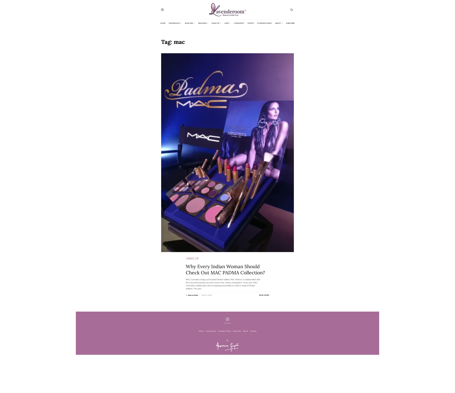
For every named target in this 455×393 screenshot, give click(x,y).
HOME (162, 23)
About (245, 331)
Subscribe (237, 331)
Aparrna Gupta (193, 295)
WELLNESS (202, 23)
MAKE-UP (215, 23)
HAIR (227, 23)
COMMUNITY (239, 23)
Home (201, 331)
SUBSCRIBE (290, 23)
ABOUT (278, 23)
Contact (253, 331)
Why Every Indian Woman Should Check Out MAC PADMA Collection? (225, 269)
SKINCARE (189, 23)
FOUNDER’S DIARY (264, 23)
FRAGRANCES (174, 23)
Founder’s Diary (224, 331)
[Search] (291, 10)
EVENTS (251, 23)
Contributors (210, 331)
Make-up (192, 258)
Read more (264, 295)
